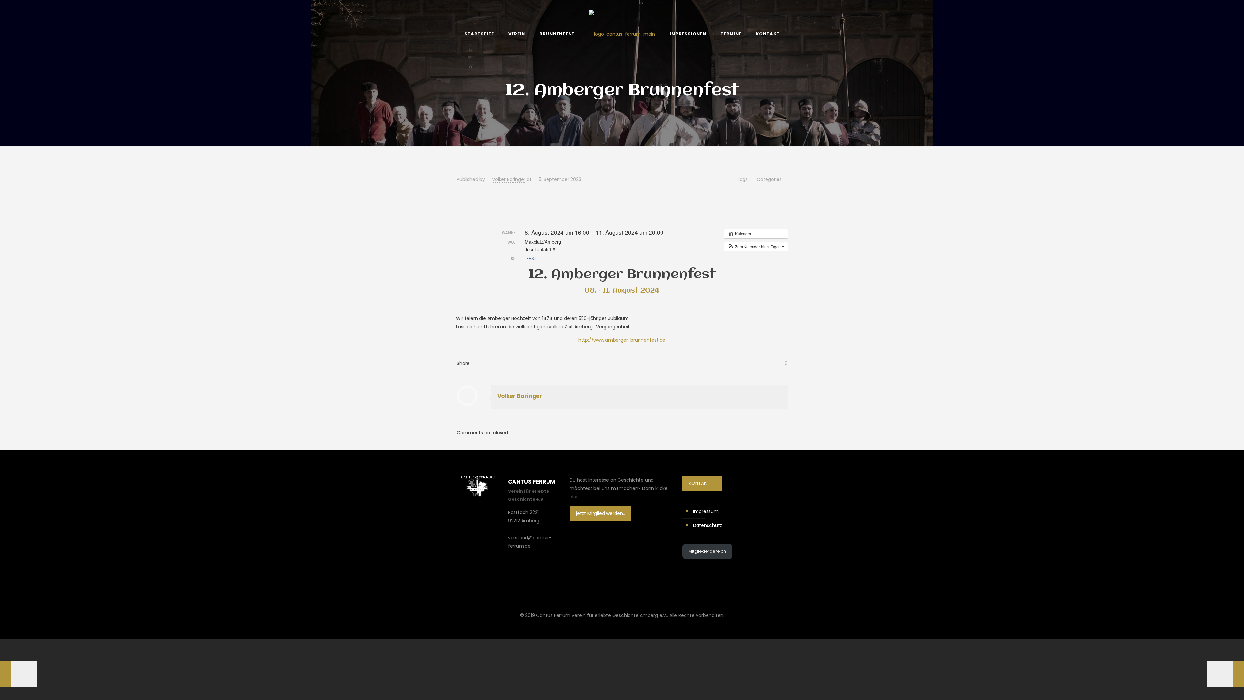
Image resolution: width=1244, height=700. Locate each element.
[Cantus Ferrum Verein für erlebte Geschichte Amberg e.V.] (622, 34)
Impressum (706, 511)
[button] (756, 246)
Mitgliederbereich (707, 551)
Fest (531, 258)
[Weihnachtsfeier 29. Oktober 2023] (1225, 674)
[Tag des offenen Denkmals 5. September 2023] (18, 674)
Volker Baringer (508, 179)
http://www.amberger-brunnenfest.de (621, 340)
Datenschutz (707, 525)
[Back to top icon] (622, 598)
